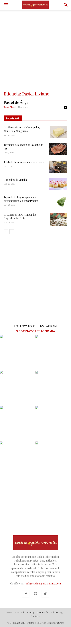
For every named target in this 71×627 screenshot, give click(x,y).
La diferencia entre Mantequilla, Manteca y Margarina (22, 129)
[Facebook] (25, 594)
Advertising (57, 612)
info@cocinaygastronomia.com (43, 583)
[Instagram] (35, 593)
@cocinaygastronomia (35, 331)
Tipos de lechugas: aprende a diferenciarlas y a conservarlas (21, 199)
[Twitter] (45, 594)
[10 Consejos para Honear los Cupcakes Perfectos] (58, 219)
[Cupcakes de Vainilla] (58, 184)
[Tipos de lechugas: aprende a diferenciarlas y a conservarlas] (61, 201)
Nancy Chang (10, 107)
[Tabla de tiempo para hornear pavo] (58, 167)
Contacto (35, 616)
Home (8, 612)
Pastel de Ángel (17, 102)
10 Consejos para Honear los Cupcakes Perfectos (20, 216)
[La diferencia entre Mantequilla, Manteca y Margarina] (58, 132)
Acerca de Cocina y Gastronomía (31, 612)
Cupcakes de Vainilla (15, 179)
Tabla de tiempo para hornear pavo (24, 162)
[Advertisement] (35, 47)
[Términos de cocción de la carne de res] (58, 149)
